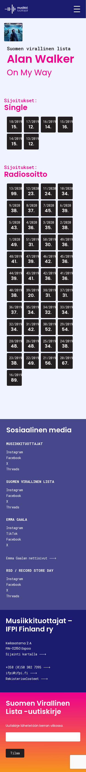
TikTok (12, 533)
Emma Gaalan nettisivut (26, 558)
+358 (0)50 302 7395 (23, 667)
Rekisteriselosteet (22, 678)
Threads (12, 469)
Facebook (13, 458)
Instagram (14, 452)
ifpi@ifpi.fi (17, 673)
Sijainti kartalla (21, 654)
